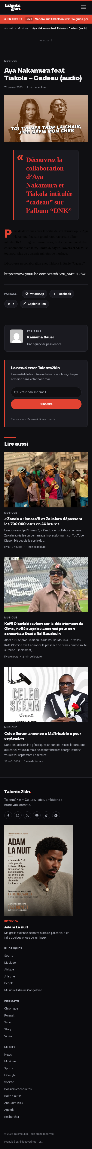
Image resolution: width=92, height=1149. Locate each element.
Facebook (64, 294)
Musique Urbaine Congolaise (23, 990)
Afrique (9, 969)
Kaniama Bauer (40, 337)
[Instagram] (18, 815)
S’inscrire (46, 404)
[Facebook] (8, 815)
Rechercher (11, 1117)
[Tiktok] (46, 815)
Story (7, 1029)
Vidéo (8, 1036)
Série (7, 1022)
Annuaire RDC (13, 1103)
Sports (8, 956)
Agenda (9, 1110)
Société (9, 1082)
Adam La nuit (16, 927)
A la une (9, 976)
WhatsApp (37, 294)
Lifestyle (9, 1075)
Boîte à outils (12, 1096)
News (8, 1054)
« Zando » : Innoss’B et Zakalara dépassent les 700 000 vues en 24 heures (43, 521)
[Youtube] (37, 815)
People (8, 983)
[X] (27, 815)
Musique (23, 28)
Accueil (8, 28)
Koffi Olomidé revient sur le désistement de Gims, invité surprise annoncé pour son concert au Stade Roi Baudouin (43, 628)
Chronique (11, 1008)
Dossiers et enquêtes (18, 1089)
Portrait (9, 1015)
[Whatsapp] (56, 815)
